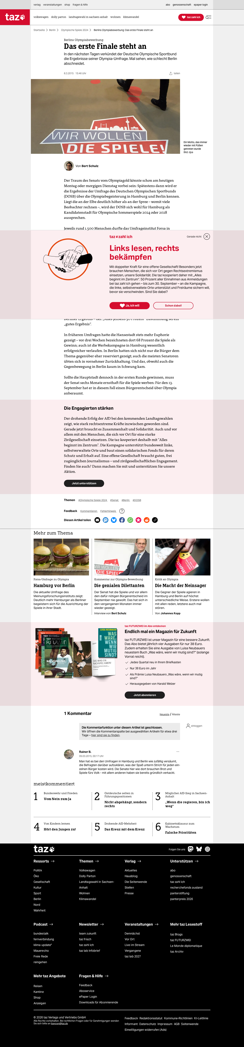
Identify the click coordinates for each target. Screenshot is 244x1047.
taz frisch (85, 939)
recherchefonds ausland (186, 887)
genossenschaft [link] (182, 4)
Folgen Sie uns (177, 849)
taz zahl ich (177, 882)
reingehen (40, 962)
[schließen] (206, 236)
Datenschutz (148, 1024)
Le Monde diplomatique (186, 946)
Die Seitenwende (136, 882)
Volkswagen (87, 870)
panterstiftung (179, 893)
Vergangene (133, 951)
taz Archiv (176, 951)
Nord (37, 905)
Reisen (38, 986)
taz (44, 849)
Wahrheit (40, 910)
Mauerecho (41, 951)
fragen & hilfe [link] (80, 4)
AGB (177, 1024)
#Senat (114, 500)
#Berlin (126, 500)
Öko (36, 876)
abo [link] (168, 4)
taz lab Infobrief (89, 951)
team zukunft (87, 933)
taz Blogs (176, 934)
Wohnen (84, 893)
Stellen (129, 887)
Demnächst (132, 933)
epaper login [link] (201, 4)
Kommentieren (89, 511)
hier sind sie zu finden (105, 735)
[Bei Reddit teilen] (147, 520)
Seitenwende (189, 1024)
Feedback (85, 985)
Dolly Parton (87, 876)
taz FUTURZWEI (180, 940)
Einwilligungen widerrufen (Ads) (145, 1030)
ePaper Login (88, 997)
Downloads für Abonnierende (98, 1002)
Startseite (39, 30)
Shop (37, 997)
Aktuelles (131, 870)
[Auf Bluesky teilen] (114, 520)
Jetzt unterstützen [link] (84, 483)
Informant (131, 1024)
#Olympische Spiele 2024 (93, 500)
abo (172, 870)
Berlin (52, 30)
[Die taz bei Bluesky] (199, 850)
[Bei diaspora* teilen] (138, 520)
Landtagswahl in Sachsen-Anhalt (96, 884)
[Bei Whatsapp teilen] (130, 520)
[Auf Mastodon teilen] (105, 520)
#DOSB (137, 500)
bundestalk (41, 933)
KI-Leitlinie (201, 1018)
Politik (38, 870)
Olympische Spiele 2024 (74, 30)
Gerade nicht (194, 236)
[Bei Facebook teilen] (122, 520)
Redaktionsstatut (151, 1018)
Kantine (39, 992)
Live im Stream (135, 945)
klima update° (43, 945)
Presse (129, 893)
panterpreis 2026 (181, 899)
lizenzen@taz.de (59, 1023)
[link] (42, 17)
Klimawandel (87, 899)
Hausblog (131, 876)
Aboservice (86, 991)
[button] (208, 17)
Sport (37, 893)
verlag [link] (37, 4)
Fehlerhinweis (108, 511)
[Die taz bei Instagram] (207, 850)
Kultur (38, 887)
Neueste (164, 714)
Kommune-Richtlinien (178, 1018)
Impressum (165, 1024)
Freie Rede (41, 956)
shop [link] (67, 4)
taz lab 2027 (133, 956)
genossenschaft (180, 876)
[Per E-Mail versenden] (97, 520)
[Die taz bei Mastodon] (191, 850)
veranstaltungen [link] (52, 4)
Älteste (176, 714)
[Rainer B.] (69, 754)
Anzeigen (40, 1003)
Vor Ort (130, 939)
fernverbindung (44, 939)
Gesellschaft (42, 882)
